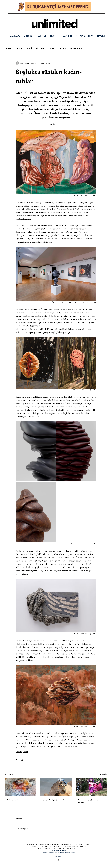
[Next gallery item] (94, 274)
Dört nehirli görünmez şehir (54, 800)
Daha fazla (75, 48)
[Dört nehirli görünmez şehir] (56, 787)
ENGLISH (19, 48)
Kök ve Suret (12, 800)
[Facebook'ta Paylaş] (17, 759)
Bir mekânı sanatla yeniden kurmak (89, 801)
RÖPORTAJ (40, 48)
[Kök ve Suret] (20, 787)
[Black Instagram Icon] (59, 860)
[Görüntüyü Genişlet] (56, 274)
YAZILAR (8, 48)
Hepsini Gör (103, 774)
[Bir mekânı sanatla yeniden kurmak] (91, 787)
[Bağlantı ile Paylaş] (27, 759)
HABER (63, 48)
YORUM (53, 48)
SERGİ (29, 48)
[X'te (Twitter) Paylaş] (22, 759)
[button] (67, 36)
